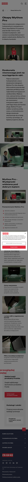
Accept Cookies (14, 247)
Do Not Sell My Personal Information (14, 243)
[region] (14, 241)
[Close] (25, 233)
